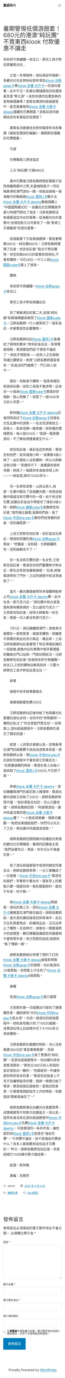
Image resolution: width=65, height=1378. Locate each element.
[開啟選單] (59, 5)
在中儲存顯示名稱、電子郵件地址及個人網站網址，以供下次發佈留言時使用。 (33, 1332)
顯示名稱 (9, 1284)
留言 (6, 1241)
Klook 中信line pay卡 (18, 518)
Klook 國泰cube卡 (33, 392)
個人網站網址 (10, 1315)
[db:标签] (32, 1192)
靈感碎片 (9, 5)
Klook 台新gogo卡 (36, 418)
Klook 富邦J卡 (36, 197)
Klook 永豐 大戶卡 (31, 86)
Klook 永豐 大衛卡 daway (32, 902)
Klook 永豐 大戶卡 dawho (22, 202)
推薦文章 (13, 1192)
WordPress (48, 1370)
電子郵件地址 (11, 1300)
